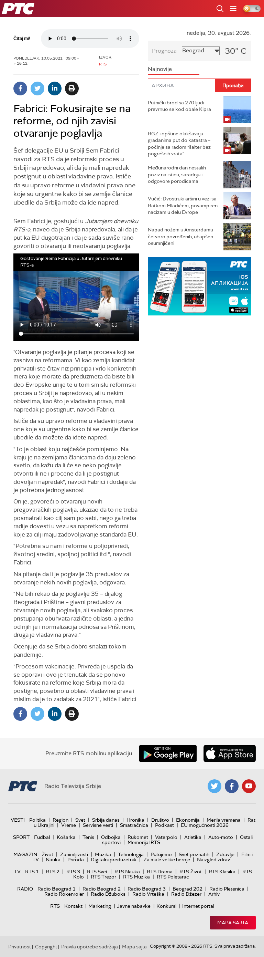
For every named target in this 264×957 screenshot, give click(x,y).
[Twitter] (37, 88)
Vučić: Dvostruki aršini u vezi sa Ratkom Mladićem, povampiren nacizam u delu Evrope (183, 205)
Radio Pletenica (226, 889)
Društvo (160, 820)
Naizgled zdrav (213, 859)
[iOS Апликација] (199, 286)
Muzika (103, 854)
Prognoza (164, 50)
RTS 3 (73, 871)
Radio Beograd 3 (147, 889)
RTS (55, 906)
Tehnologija (131, 854)
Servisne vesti (98, 825)
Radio (25, 889)
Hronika (135, 820)
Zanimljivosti (74, 854)
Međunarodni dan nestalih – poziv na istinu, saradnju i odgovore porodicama (178, 174)
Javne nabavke (134, 906)
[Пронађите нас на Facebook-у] (232, 786)
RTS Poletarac (173, 877)
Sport (21, 837)
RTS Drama (160, 871)
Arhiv (214, 894)
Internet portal (198, 906)
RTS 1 (32, 871)
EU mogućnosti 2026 (205, 825)
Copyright (46, 947)
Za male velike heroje (166, 859)
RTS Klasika (222, 871)
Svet (80, 820)
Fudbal (42, 837)
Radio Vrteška (148, 894)
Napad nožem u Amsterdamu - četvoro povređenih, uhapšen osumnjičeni (182, 236)
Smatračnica (134, 825)
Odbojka (111, 837)
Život (47, 854)
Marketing (99, 906)
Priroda (75, 859)
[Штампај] (72, 88)
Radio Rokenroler (64, 894)
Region (60, 820)
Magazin (25, 854)
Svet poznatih (194, 854)
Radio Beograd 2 (101, 889)
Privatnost (19, 947)
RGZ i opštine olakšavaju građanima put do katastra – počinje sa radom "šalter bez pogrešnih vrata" (179, 144)
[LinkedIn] (55, 88)
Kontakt (73, 906)
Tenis (88, 837)
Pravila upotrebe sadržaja (89, 947)
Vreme (68, 825)
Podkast (164, 825)
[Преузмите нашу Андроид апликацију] (168, 753)
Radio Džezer (186, 894)
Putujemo (161, 854)
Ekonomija (188, 820)
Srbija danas (106, 820)
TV (17, 871)
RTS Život (190, 871)
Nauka (53, 859)
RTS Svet (97, 871)
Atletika (192, 837)
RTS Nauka (127, 871)
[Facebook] (20, 88)
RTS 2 (52, 871)
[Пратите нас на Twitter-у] (214, 786)
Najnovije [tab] (160, 69)
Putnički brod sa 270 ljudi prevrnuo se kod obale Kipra (179, 106)
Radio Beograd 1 (56, 889)
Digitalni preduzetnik (113, 859)
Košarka (66, 837)
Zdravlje (225, 854)
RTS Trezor (103, 877)
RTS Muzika (136, 877)
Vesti (18, 820)
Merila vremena (224, 820)
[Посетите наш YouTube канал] (249, 786)
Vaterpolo (166, 837)
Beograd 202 (187, 889)
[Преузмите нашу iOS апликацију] (230, 753)
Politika (37, 820)
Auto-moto (220, 837)
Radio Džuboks (108, 894)
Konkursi (166, 906)
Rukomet (138, 837)
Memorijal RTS (144, 842)
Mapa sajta (232, 922)
